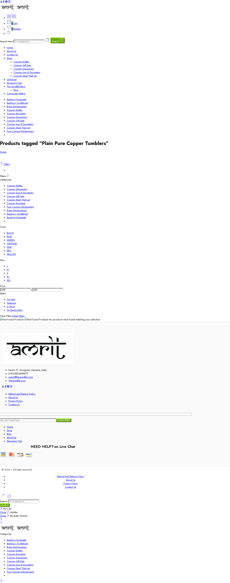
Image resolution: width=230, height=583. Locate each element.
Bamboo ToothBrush (17, 103)
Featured (11, 303)
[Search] (8, 33)
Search (55, 41)
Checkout (12, 79)
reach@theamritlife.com (20, 377)
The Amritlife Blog (16, 86)
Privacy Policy (15, 401)
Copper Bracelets (16, 113)
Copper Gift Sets (22, 65)
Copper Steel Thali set (25, 76)
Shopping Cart (14, 83)
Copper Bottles (21, 61)
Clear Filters (18, 316)
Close (3, 512)
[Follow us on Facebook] (3, 2)
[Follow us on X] (1, 2)
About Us (11, 51)
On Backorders (15, 310)
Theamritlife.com (17, 380)
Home (10, 47)
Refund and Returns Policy (21, 394)
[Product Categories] (9, 18)
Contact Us (12, 54)
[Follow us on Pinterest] (6, 2)
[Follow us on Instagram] (9, 2)
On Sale (11, 299)
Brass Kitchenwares (17, 106)
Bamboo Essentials (16, 99)
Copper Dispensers (23, 69)
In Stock (11, 306)
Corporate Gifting (16, 93)
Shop (9, 58)
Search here (6, 41)
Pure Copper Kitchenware (20, 131)
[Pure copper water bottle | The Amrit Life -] (15, 9)
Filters (6, 164)
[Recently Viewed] (9, 497)
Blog (15, 90)
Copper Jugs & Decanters (26, 72)
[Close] (8, 176)
